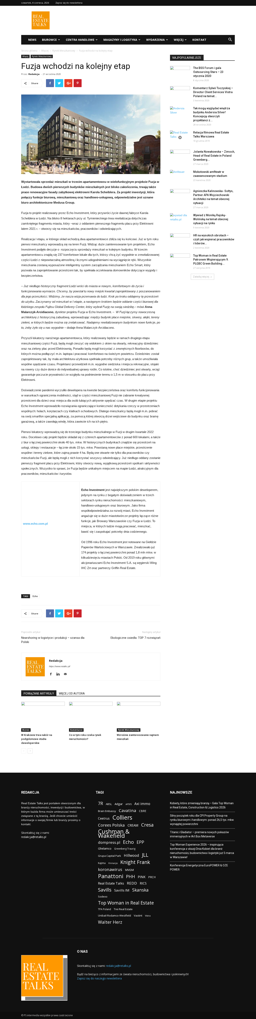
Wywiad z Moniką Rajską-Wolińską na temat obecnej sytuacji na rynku (210, 219)
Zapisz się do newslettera (68, 2)
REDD (132, 883)
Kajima (102, 863)
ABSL (109, 804)
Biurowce (49, 40)
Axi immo (142, 804)
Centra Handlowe (80, 40)
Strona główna (29, 50)
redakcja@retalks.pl (33, 837)
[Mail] (66, 674)
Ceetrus (104, 818)
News (32, 40)
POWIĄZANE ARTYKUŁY (39, 693)
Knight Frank (135, 862)
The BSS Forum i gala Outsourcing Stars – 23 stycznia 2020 (208, 72)
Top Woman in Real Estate (126, 903)
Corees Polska (111, 825)
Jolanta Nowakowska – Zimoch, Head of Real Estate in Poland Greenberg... (214, 155)
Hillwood (131, 855)
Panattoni (110, 876)
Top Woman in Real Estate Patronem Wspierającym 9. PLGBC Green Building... (211, 259)
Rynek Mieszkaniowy (63, 50)
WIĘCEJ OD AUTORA (72, 693)
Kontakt (199, 40)
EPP (140, 842)
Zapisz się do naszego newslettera (99, 978)
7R (100, 803)
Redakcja (34, 74)
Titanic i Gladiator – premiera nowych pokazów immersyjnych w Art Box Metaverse (199, 834)
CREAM (133, 825)
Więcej (178, 40)
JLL (145, 855)
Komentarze (76, 729)
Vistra (148, 915)
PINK (141, 877)
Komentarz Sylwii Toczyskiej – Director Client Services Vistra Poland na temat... (213, 92)
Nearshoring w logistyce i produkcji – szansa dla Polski (52, 640)
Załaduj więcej (201, 276)
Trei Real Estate (123, 909)
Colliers (122, 817)
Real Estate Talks (111, 883)
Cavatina (127, 810)
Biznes (25, 729)
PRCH (152, 877)
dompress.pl (109, 842)
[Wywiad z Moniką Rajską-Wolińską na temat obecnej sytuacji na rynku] (180, 220)
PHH (130, 876)
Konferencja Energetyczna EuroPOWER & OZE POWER (199, 867)
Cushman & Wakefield (114, 833)
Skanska (140, 890)
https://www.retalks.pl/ (59, 666)
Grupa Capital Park (109, 856)
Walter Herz (110, 922)
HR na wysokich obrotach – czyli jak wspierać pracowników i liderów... (213, 239)
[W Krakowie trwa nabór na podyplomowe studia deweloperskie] (43, 717)
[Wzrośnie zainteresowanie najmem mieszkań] (138, 717)
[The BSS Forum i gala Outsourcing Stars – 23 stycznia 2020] (180, 73)
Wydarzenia (155, 40)
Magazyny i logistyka (120, 40)
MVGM (129, 870)
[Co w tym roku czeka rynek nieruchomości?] (91, 717)
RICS (143, 883)
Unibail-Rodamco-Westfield (114, 915)
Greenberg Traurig (124, 848)
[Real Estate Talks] (41, 28)
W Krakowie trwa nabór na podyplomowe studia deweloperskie (36, 738)
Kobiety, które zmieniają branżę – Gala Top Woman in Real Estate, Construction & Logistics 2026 (202, 805)
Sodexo (102, 896)
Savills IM (121, 890)
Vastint (138, 915)
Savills (104, 890)
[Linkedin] (59, 674)
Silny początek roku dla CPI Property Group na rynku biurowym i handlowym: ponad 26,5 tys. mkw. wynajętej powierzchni (202, 820)
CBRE (142, 811)
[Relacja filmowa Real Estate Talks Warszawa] (180, 137)
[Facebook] (52, 674)
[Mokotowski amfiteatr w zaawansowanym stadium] (180, 177)
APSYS (129, 804)
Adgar (119, 804)
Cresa (147, 825)
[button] (230, 40)
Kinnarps (113, 863)
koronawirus (110, 869)
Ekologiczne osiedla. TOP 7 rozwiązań (135, 638)
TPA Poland (104, 909)
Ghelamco (104, 848)
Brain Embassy (107, 811)
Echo (35, 596)
